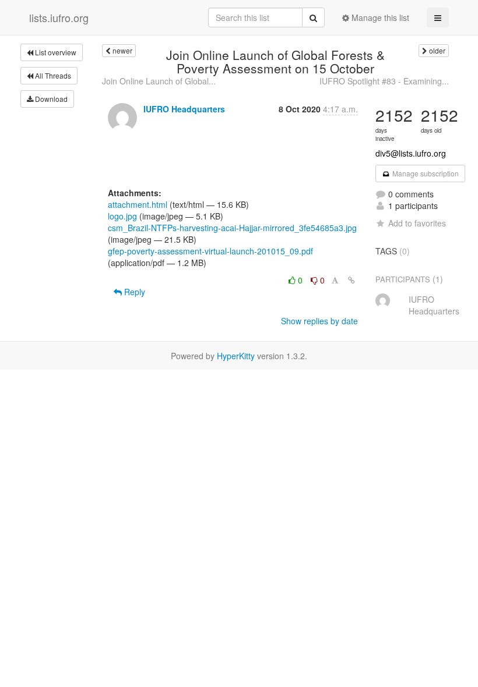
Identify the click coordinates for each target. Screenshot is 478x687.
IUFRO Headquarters (184, 109)
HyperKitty (236, 356)
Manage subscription (425, 173)
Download (50, 99)
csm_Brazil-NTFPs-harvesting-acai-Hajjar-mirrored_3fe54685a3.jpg (232, 227)
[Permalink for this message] (351, 280)
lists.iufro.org (59, 17)
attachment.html (137, 204)
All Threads (52, 75)
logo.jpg (122, 216)
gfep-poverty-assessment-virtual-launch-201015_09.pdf (210, 251)
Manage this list (379, 17)
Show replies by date (319, 321)
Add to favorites (417, 223)
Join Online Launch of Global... (159, 81)
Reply (133, 292)
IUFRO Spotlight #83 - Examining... (384, 81)
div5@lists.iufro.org (410, 153)
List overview (54, 52)
